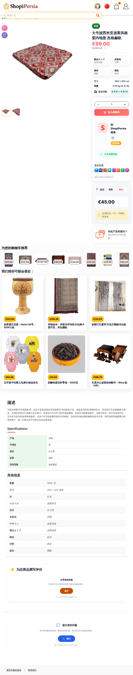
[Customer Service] (98, 6)
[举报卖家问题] (113, 138)
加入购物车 (114, 112)
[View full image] (43, 65)
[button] (126, 6)
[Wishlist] (4, 28)
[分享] (4, 35)
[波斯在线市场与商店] (22, 6)
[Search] (98, 15)
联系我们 (32, 670)
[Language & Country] (107, 6)
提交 (66, 591)
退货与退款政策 (13, 670)
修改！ (122, 189)
